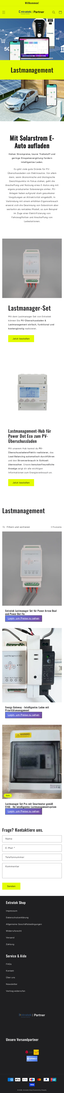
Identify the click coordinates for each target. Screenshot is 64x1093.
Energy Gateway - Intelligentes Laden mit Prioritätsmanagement (27, 709)
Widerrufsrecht (14, 931)
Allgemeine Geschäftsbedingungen (24, 924)
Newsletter (11, 984)
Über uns (10, 977)
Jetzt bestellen (21, 338)
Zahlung (10, 944)
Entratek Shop (28, 1090)
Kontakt (10, 971)
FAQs (9, 964)
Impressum (11, 911)
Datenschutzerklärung (17, 917)
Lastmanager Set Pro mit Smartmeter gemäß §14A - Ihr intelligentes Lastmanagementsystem (30, 805)
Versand (10, 937)
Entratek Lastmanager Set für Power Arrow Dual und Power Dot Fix (31, 612)
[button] (3, 12)
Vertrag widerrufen (15, 991)
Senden (11, 886)
